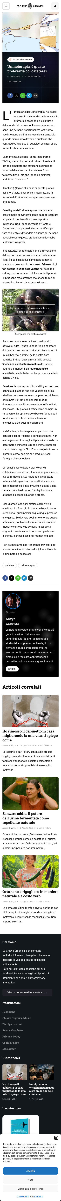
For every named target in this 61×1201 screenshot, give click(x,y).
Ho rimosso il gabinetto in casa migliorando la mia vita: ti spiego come (30, 735)
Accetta (30, 1171)
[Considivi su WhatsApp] (23, 95)
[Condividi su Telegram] (29, 95)
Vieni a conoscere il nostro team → (27, 992)
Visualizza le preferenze (30, 1188)
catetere (9, 565)
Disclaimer (9, 1048)
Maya (18, 76)
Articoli (12, 668)
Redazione (8, 1011)
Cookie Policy (23, 1196)
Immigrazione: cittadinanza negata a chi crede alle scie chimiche (41, 1089)
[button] (56, 1138)
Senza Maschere (12, 1030)
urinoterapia (28, 565)
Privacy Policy (36, 1196)
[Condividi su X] (16, 95)
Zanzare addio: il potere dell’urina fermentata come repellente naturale (25, 818)
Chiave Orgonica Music (16, 1018)
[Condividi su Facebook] (10, 95)
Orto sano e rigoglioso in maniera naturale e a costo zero (30, 893)
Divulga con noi (12, 1024)
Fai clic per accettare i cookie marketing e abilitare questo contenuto (30, 310)
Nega (30, 1179)
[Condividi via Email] (35, 95)
